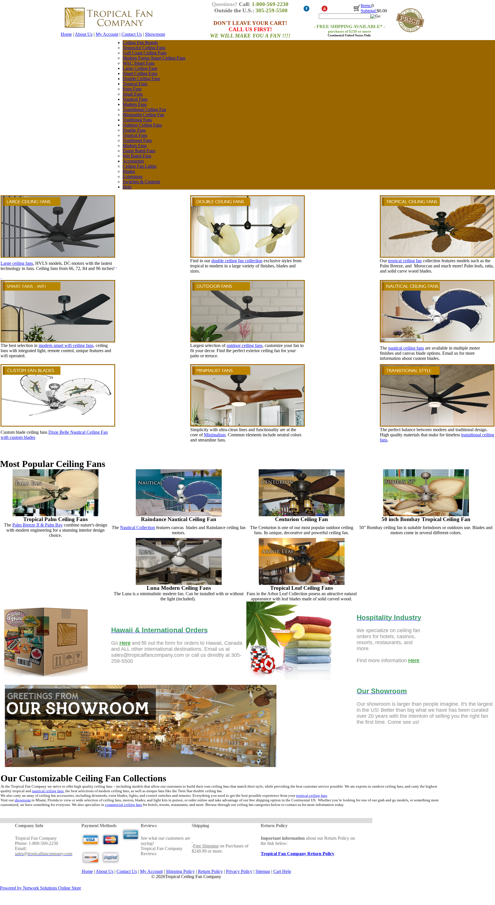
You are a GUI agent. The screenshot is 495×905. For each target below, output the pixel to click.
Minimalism (214, 434)
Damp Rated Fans (139, 150)
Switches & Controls (141, 181)
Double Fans (134, 130)
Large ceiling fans (17, 263)
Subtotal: (369, 10)
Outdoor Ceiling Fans (142, 125)
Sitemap (263, 871)
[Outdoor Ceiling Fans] (247, 311)
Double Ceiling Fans (141, 78)
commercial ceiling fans (123, 805)
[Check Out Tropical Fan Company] (357, 11)
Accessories (133, 161)
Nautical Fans (135, 99)
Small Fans (133, 94)
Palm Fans (132, 88)
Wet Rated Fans (137, 155)
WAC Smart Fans (138, 63)
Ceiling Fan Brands (140, 42)
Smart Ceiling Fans (140, 73)
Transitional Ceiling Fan (144, 109)
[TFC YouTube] (324, 10)
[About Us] (141, 769)
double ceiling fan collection (236, 260)
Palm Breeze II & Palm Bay (37, 525)
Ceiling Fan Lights (139, 166)
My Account (107, 34)
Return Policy (210, 871)
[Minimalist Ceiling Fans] (247, 425)
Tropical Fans (135, 83)
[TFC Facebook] (306, 10)
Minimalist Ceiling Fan (143, 114)
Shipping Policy (180, 871)
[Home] (108, 30)
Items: (366, 5)
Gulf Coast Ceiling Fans (144, 52)
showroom (23, 800)
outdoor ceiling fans (244, 345)
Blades (129, 171)
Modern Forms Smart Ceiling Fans (154, 58)
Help (127, 186)
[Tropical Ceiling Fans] (437, 226)
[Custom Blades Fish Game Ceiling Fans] (58, 425)
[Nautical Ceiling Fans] (179, 471)
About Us (84, 34)
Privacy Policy (239, 871)
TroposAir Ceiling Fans (144, 47)
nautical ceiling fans (406, 348)
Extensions (132, 176)
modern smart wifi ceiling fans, (67, 345)
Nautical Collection (137, 527)
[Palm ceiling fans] (56, 514)
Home (66, 34)
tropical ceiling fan (405, 260)
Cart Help (282, 871)
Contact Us (131, 34)
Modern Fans (135, 104)
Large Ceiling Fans (140, 68)
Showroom (155, 34)
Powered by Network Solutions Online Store (40, 888)
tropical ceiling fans (311, 795)
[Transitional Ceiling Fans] (437, 425)
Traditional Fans (137, 119)
